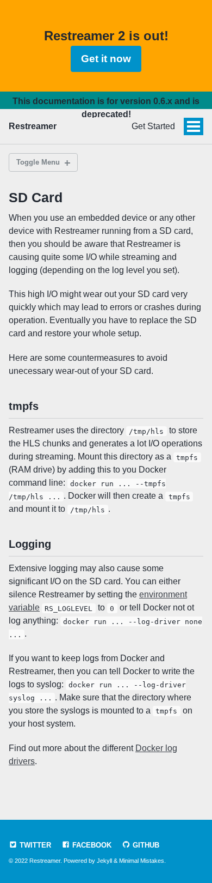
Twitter (34, 845)
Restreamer (33, 126)
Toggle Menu (38, 162)
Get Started (153, 126)
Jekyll (104, 860)
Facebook (90, 845)
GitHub (144, 845)
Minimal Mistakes (141, 860)
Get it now (106, 58)
